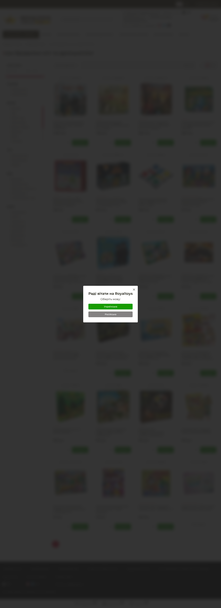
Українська (110, 306)
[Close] (134, 289)
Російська (110, 314)
